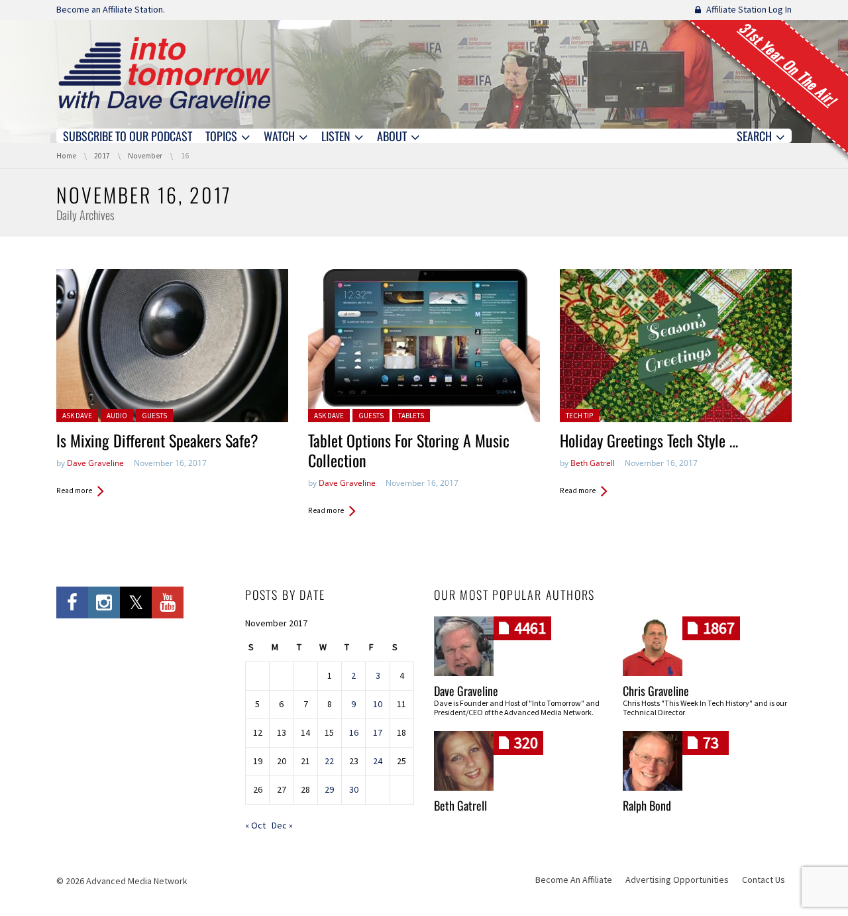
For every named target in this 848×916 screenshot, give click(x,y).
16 (353, 732)
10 (377, 704)
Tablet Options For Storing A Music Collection (408, 450)
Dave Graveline (95, 463)
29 (329, 789)
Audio (117, 415)
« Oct (255, 825)
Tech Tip (579, 415)
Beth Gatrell (592, 463)
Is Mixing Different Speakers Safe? (157, 440)
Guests (154, 415)
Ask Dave (77, 415)
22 (329, 761)
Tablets (411, 415)
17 (377, 732)
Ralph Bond (647, 805)
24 (377, 761)
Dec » (282, 825)
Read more (74, 490)
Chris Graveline (656, 690)
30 (353, 789)
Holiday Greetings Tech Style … (649, 440)
